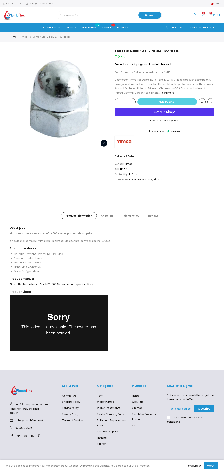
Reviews (153, 215)
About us (137, 402)
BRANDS (71, 27)
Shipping (136, 64)
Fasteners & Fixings (140, 179)
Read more (167, 92)
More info (194, 465)
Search (149, 15)
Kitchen (101, 444)
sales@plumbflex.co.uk (41, 3)
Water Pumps (105, 402)
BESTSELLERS (90, 26)
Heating (102, 437)
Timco (128, 164)
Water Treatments (108, 408)
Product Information (79, 215)
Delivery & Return (125, 156)
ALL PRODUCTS (52, 27)
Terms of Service (72, 420)
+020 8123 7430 (13, 3)
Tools (100, 395)
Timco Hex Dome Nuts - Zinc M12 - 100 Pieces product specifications (51, 284)
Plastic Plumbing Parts (110, 414)
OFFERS (108, 26)
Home (13, 36)
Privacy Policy (70, 414)
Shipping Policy (71, 402)
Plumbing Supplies (108, 431)
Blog (134, 425)
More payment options (164, 120)
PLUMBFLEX (123, 27)
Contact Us (69, 395)
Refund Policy (130, 215)
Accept (211, 465)
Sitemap (137, 408)
